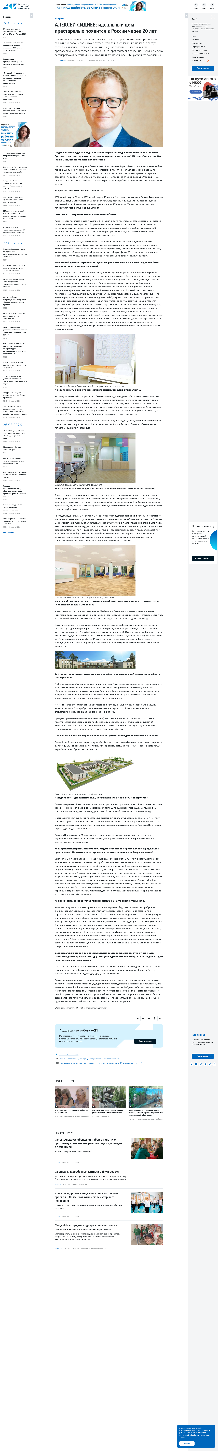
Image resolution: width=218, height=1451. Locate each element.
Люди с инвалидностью (77, 61)
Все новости (8, 533)
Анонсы (58, 1184)
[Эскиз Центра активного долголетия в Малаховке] (95, 773)
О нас (194, 36)
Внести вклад (145, 1041)
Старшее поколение (96, 61)
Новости (58, 1248)
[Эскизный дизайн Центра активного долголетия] (95, 359)
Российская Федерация (68, 1054)
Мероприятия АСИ (199, 47)
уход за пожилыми (111, 1059)
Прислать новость (199, 50)
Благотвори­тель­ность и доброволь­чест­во (80, 1117)
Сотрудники (197, 43)
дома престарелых (95, 1059)
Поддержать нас (199, 61)
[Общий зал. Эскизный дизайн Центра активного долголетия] (95, 570)
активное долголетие (68, 1059)
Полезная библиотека (201, 54)
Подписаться (203, 68)
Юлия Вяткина (60, 61)
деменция (82, 1059)
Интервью (59, 18)
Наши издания (198, 57)
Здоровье (105, 1117)
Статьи (57, 1162)
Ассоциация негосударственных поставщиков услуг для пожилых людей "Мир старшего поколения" (101, 1063)
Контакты (196, 40)
